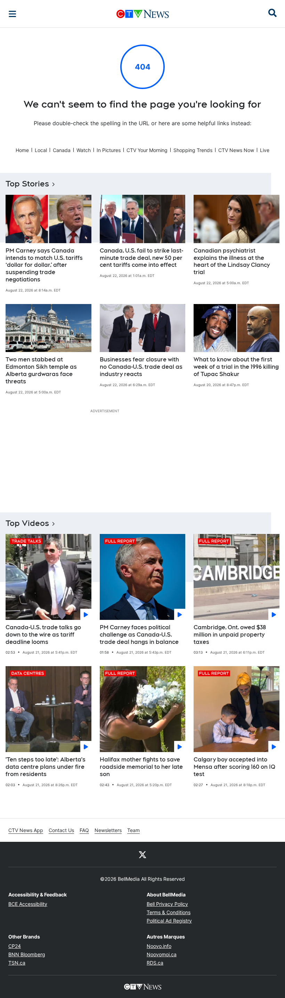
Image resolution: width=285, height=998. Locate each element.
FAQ (84, 830)
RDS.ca (155, 963)
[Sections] (12, 14)
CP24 (14, 946)
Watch (83, 150)
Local (41, 150)
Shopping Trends (192, 150)
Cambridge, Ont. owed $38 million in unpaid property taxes (230, 634)
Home (22, 150)
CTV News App (25, 830)
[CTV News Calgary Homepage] (142, 14)
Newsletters (108, 830)
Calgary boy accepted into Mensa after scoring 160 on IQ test (234, 766)
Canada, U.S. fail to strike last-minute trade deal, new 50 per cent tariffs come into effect (141, 258)
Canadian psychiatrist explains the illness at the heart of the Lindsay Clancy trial (232, 261)
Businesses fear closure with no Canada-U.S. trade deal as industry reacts (141, 366)
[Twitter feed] (142, 854)
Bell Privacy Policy (167, 904)
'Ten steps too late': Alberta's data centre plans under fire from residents (46, 766)
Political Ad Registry (169, 921)
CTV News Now (236, 150)
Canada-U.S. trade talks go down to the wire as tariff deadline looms (43, 634)
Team (133, 830)
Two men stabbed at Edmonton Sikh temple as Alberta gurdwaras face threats (41, 370)
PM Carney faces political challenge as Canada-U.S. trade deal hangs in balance (139, 634)
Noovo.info (159, 946)
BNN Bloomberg (26, 954)
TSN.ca (16, 963)
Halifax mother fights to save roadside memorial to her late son (141, 766)
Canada (62, 150)
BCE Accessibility (27, 904)
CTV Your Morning (147, 150)
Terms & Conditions (168, 912)
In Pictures (109, 150)
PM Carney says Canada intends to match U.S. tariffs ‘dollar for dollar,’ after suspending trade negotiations (44, 265)
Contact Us (61, 830)
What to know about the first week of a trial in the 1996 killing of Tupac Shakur (236, 366)
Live (264, 150)
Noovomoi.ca (162, 954)
